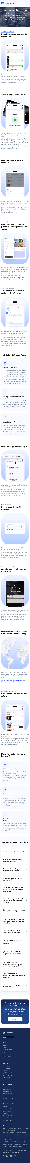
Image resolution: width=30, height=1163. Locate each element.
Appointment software (9, 1073)
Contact (5, 1047)
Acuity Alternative (7, 1115)
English (5, 1037)
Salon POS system (21, 1132)
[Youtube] (15, 1156)
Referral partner (7, 1089)
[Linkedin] (11, 1156)
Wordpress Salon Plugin (21, 1135)
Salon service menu (8, 1128)
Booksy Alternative (7, 1113)
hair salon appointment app (15, 141)
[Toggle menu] (27, 3)
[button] (16, 1058)
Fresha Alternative (7, 1109)
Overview (5, 1087)
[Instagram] (7, 1156)
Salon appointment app (9, 1132)
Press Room (6, 1054)
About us (5, 1045)
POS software (6, 1077)
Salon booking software (9, 1130)
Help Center (6, 1052)
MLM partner (6, 1096)
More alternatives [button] (7, 1120)
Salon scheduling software (21, 1128)
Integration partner (8, 1098)
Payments (5, 1070)
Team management (8, 1075)
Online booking (7, 1066)
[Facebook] (3, 1156)
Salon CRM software (8, 1135)
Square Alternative (8, 1111)
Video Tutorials (7, 1056)
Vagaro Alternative (7, 1118)
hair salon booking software (12, 680)
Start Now (15, 1019)
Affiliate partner (7, 1091)
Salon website (6, 1068)
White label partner (8, 1093)
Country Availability (8, 1050)
